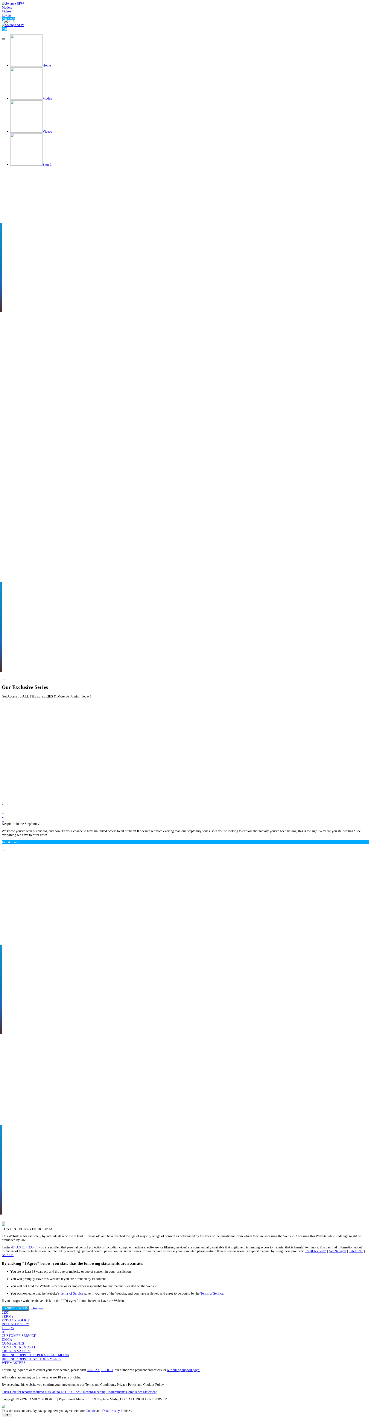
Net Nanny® (337, 1251)
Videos (6, 11)
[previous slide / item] (3, 39)
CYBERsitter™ (315, 1251)
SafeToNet (356, 1251)
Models (7, 7)
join (4, 29)
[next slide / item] (3, 679)
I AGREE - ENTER (15, 1308)
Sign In (47, 164)
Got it (6, 1415)
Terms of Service (71, 1293)
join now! (8, 19)
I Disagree (36, 1308)
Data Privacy (111, 1411)
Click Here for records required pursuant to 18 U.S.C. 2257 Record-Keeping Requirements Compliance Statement (79, 1392)
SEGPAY (93, 1370)
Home (47, 65)
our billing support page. (183, 1370)
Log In (6, 15)
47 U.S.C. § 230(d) (24, 1247)
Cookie (90, 1411)
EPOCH (107, 1370)
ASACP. (8, 1255)
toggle (6, 21)
